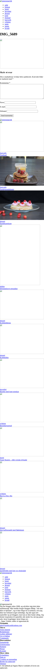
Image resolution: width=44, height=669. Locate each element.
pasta (6, 24)
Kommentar (5, 83)
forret (7, 9)
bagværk (8, 20)
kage (6, 16)
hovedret (8, 11)
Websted (3, 111)
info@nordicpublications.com (11, 625)
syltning (8, 22)
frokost (7, 7)
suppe (7, 26)
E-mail (2, 107)
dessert (7, 14)
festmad (7, 18)
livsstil (7, 28)
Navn (2, 102)
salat (6, 5)
